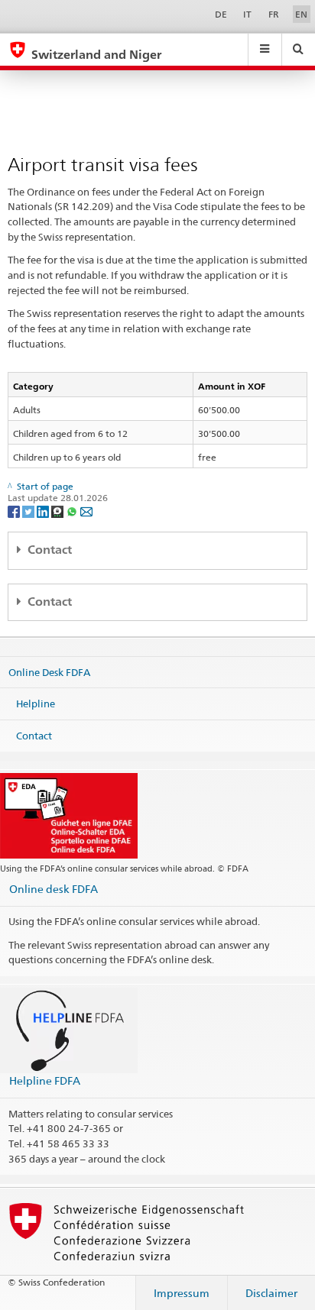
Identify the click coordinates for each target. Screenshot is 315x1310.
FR (273, 14)
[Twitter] (29, 510)
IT (247, 14)
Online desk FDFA (53, 888)
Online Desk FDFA (49, 671)
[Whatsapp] (73, 510)
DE (221, 14)
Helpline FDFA (44, 1080)
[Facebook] (15, 510)
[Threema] (58, 510)
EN (301, 14)
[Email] (86, 510)
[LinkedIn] (44, 510)
